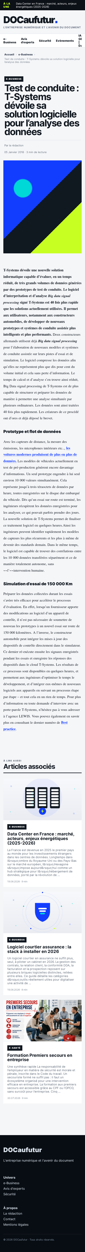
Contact (9, 1219)
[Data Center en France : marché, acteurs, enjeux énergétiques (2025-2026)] (42, 799)
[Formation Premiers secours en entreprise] (42, 1020)
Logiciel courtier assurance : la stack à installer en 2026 (39, 949)
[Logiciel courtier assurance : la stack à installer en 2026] (42, 912)
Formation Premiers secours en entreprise (39, 1057)
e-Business (9, 40)
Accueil (9, 54)
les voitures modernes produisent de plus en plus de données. (40, 454)
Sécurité (45, 40)
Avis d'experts (27, 40)
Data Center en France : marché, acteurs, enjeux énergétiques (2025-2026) (46, 5)
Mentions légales (15, 1224)
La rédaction (12, 1213)
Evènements (65, 40)
